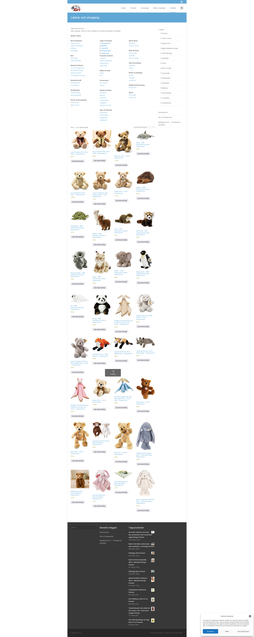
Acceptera (210, 631)
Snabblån (132, 25)
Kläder (102, 42)
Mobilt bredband (76, 42)
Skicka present (163, 82)
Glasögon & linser (105, 74)
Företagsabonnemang (78, 45)
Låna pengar (145, 3)
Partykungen (106, 20)
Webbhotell (132, 57)
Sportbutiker (104, 82)
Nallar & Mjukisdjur (77, 15)
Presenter (133, 3)
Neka (227, 631)
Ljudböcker (132, 49)
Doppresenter (75, 12)
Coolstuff (104, 17)
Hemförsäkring (75, 62)
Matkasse (132, 12)
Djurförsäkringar (76, 30)
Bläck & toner (75, 74)
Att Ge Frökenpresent (165, 87)
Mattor (131, 37)
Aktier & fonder (134, 27)
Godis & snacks (134, 15)
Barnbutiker (74, 20)
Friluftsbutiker (104, 84)
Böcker (131, 45)
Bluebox (104, 15)
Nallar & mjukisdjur (159, 3)
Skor (101, 45)
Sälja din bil (132, 67)
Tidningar (132, 47)
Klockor (102, 55)
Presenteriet (105, 12)
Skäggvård (103, 72)
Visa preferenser (243, 631)
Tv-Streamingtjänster (77, 37)
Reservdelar (132, 64)
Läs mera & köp (77, 130)
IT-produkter (75, 54)
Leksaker (73, 17)
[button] (250, 616)
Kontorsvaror (75, 72)
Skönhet (102, 64)
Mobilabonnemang (77, 40)
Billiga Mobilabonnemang (170, 18)
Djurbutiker (74, 27)
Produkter (173, 3)
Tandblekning (104, 69)
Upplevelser (103, 35)
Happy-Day (105, 22)
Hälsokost (103, 67)
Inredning (132, 35)
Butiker (123, 3)
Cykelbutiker (103, 89)
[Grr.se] (74, 3)
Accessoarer (104, 52)
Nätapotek (103, 62)
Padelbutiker (104, 87)
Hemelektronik (75, 52)
